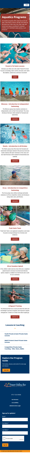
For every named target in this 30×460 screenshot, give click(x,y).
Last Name (5, 430)
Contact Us (15, 316)
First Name (5, 423)
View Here (6, 370)
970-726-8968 (16, 395)
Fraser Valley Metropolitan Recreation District (4, 4)
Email (4, 416)
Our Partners (15, 399)
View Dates (15, 119)
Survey (15, 77)
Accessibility (15, 402)
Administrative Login (15, 405)
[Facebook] (13, 390)
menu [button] (26, 5)
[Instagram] (17, 390)
